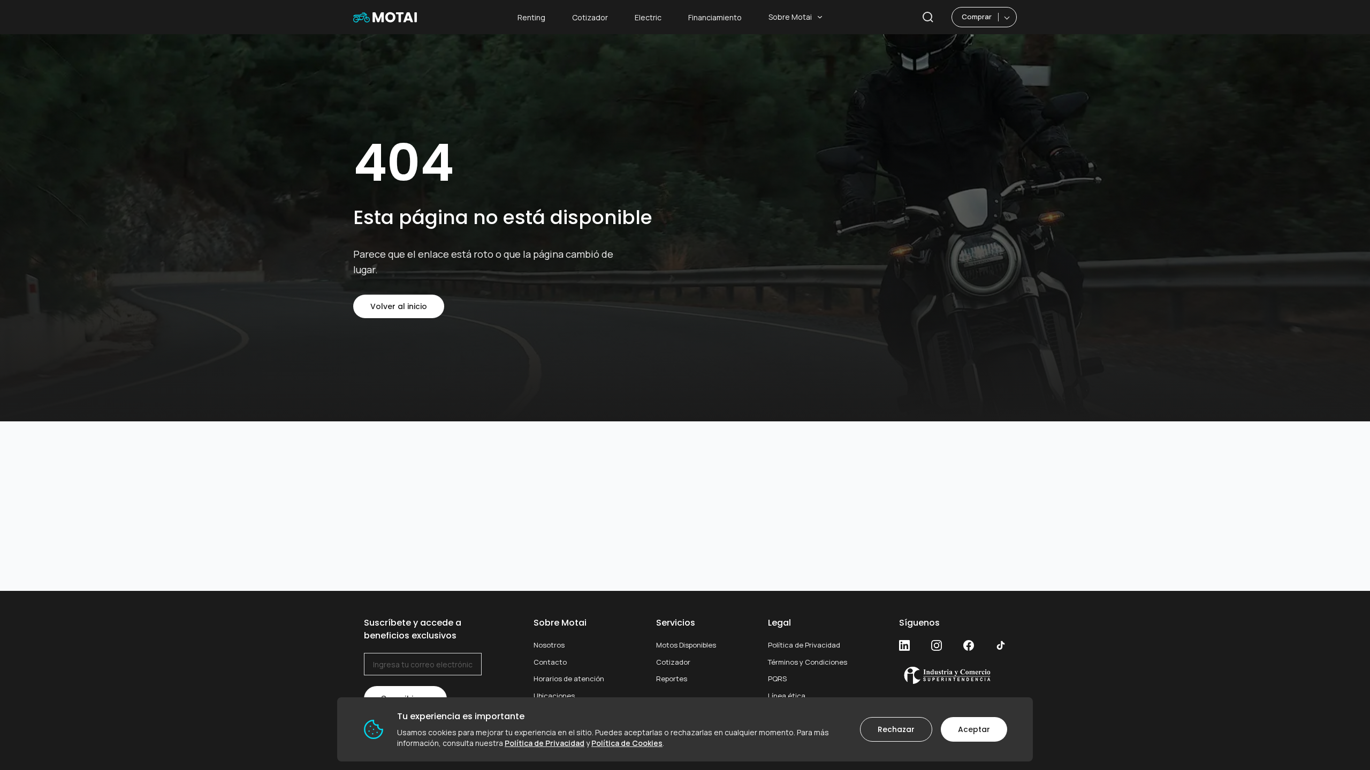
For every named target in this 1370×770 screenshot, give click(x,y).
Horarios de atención (569, 678)
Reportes (671, 678)
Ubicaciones (554, 695)
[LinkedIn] (904, 645)
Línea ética (786, 695)
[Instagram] (936, 645)
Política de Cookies (627, 743)
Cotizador (590, 17)
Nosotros (549, 645)
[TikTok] (1000, 645)
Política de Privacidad (804, 645)
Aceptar (974, 729)
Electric (648, 17)
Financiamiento (715, 17)
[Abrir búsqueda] (928, 17)
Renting (531, 17)
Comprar (977, 16)
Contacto (550, 662)
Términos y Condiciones (807, 662)
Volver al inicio (398, 306)
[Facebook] (968, 645)
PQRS (777, 678)
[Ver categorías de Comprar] (1007, 17)
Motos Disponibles (686, 645)
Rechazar (896, 729)
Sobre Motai (790, 17)
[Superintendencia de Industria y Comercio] (952, 675)
